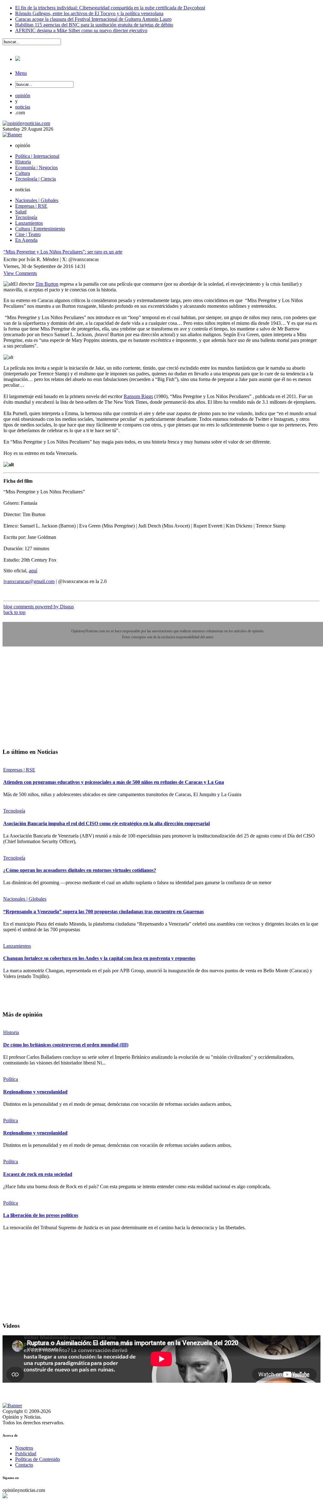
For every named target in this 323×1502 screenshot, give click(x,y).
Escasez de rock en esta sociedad (37, 1174)
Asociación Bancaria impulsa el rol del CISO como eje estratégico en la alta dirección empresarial (106, 823)
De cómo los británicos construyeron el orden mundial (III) (65, 1044)
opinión (22, 95)
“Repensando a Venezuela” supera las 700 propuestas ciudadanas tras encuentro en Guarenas (103, 911)
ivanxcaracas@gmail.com (29, 581)
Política (10, 1079)
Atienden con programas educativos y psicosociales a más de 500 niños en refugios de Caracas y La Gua (113, 782)
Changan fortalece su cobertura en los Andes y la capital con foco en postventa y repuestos (99, 958)
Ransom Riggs (138, 396)
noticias (22, 107)
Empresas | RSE (19, 769)
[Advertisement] (50, 701)
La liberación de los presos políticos (40, 1215)
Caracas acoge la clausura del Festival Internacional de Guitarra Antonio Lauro (93, 19)
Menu (21, 73)
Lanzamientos (17, 946)
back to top (14, 612)
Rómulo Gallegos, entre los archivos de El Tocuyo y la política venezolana (89, 13)
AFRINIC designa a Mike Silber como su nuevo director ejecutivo (81, 30)
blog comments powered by (38, 606)
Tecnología (14, 811)
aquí (33, 570)
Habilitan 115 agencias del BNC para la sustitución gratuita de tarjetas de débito (94, 24)
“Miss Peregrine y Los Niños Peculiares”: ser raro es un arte (62, 251)
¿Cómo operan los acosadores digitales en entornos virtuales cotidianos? (79, 870)
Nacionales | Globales (24, 899)
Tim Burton (46, 284)
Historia (11, 1032)
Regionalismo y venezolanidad (35, 1091)
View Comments (20, 273)
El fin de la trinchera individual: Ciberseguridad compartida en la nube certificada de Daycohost (110, 7)
